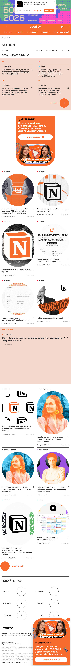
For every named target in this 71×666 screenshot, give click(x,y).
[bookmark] (32, 69)
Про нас (5, 633)
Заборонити (38, 10)
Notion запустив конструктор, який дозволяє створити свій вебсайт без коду (16, 429)
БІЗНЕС (43, 66)
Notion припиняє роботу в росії (50, 318)
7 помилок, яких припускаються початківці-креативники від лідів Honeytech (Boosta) (15, 72)
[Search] (7, 26)
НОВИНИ (7, 171)
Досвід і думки (45, 389)
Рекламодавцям (27, 633)
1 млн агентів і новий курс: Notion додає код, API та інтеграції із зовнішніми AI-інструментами (16, 211)
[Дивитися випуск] (35, 154)
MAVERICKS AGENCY (20, 663)
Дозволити (49, 10)
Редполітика (15, 633)
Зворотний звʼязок (29, 635)
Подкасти (8, 334)
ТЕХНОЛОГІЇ (43, 450)
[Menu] (68, 27)
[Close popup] (68, 619)
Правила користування (11, 635)
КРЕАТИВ (7, 66)
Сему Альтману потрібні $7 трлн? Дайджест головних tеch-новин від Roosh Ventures (51, 489)
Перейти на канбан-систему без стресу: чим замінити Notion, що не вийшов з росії (51, 439)
